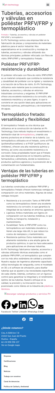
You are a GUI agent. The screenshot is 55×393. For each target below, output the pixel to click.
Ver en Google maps (10, 345)
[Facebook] (24, 319)
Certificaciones (10, 361)
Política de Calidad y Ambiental (16, 387)
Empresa (7, 356)
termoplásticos (27, 134)
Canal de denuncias (11, 381)
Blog (6, 366)
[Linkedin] (31, 319)
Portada (4, 35)
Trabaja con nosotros (12, 376)
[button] (48, 5)
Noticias (7, 371)
